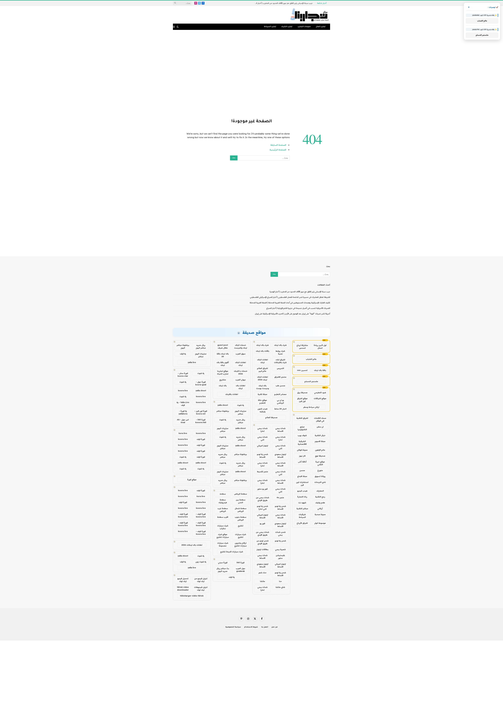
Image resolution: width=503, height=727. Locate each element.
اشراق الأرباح (302, 523)
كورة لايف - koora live (201, 515)
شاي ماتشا (280, 587)
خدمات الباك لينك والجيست (240, 346)
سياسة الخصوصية (233, 627)
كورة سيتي (222, 562)
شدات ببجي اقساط (280, 429)
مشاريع (222, 380)
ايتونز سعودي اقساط (280, 455)
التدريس (280, 368)
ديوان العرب (240, 380)
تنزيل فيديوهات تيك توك (200, 588)
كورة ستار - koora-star (183, 374)
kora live (183, 433)
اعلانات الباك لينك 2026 (262, 378)
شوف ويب (302, 435)
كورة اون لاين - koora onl (200, 412)
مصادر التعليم (280, 394)
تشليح (240, 526)
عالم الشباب (311, 359)
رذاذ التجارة (302, 497)
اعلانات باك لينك (240, 387)
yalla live (192, 362)
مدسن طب (280, 385)
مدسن (302, 470)
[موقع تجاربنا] (309, 14)
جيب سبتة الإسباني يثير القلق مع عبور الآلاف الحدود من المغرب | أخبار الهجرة (300, 291)
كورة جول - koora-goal (200, 383)
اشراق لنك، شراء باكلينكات (280, 361)
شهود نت (302, 502)
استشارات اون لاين (302, 483)
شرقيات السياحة (302, 515)
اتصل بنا (264, 627)
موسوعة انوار (320, 523)
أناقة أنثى (302, 462)
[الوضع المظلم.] (177, 27)
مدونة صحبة (320, 514)
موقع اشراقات (320, 398)
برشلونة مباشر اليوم (183, 346)
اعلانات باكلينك (231, 394)
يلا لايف (232, 577)
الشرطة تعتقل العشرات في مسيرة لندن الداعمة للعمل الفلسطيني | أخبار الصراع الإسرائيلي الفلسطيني (283, 3)
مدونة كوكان (302, 450)
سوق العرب (240, 354)
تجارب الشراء (286, 27)
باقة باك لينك (320, 370)
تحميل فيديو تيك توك (182, 579)
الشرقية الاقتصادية (302, 442)
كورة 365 (240, 562)
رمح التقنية (320, 497)
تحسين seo (302, 370)
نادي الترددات (320, 482)
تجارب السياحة (270, 27)
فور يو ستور (262, 489)
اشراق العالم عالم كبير (262, 369)
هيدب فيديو (302, 491)
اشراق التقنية (302, 418)
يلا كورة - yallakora (183, 412)
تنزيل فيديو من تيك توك (200, 579)
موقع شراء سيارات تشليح (223, 535)
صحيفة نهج (320, 456)
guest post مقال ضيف (222, 346)
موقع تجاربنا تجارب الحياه (222, 372)
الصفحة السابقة (278, 145)
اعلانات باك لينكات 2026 (191, 545)
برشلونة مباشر (222, 411)
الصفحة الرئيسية (278, 149)
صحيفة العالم (271, 417)
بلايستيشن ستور (280, 556)
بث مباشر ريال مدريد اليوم (222, 569)
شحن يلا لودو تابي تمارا (262, 507)
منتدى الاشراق (280, 377)
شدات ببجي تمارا (262, 429)
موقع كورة (191, 479)
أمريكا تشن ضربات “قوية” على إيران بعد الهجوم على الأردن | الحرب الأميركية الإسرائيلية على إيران (292, 313)
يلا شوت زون (200, 562)
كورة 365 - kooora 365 (200, 421)
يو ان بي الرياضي (280, 401)
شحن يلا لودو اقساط (262, 455)
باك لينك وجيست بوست (262, 387)
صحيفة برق (302, 392)
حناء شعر (262, 572)
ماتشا (262, 581)
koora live (183, 390)
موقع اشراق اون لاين (302, 399)
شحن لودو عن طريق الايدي (262, 542)
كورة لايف (201, 439)
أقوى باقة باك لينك (223, 363)
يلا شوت (240, 405)
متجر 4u (280, 497)
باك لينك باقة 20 (223, 355)
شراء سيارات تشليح (240, 535)
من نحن (274, 627)
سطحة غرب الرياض (222, 509)
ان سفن (320, 427)
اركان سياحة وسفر (311, 407)
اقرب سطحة (222, 517)
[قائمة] (174, 27)
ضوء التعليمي (320, 392)
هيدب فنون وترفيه (262, 410)
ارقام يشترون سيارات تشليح (240, 544)
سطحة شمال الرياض (240, 509)
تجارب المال (321, 27)
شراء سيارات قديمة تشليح (231, 551)
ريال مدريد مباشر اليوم (201, 346)
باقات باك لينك (262, 351)
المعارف (320, 491)
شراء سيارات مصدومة (222, 544)
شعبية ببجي (280, 549)
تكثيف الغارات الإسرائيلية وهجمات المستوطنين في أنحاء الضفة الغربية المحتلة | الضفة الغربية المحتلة (290, 302)
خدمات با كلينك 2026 (240, 372)
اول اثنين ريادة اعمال (320, 346)
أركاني (320, 508)
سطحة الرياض (240, 494)
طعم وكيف (320, 502)
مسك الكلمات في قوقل (320, 419)
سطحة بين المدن (240, 501)
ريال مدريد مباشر (240, 421)
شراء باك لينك (280, 345)
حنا (280, 581)
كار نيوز (302, 456)
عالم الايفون (320, 450)
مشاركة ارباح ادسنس (302, 346)
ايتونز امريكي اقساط (262, 516)
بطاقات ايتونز (262, 549)
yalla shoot (222, 405)
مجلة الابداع (302, 476)
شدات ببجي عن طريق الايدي (262, 498)
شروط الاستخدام (251, 627)
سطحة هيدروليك (222, 501)
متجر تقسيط (262, 471)
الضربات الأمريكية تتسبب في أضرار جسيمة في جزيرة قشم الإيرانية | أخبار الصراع (298, 308)
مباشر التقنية (302, 508)
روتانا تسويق (320, 476)
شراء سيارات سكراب (222, 527)
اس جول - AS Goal (183, 421)
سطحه (223, 494)
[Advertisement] (251, 73)
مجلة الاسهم (320, 441)
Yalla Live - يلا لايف (183, 403)
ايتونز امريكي (262, 445)
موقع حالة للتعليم (262, 401)
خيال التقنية (320, 435)
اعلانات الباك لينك (262, 361)
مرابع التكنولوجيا (302, 428)
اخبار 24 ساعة (280, 409)
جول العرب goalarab (240, 569)
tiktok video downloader (183, 588)
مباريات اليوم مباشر (240, 412)
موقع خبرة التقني (320, 463)
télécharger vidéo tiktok (192, 596)
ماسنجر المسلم (311, 381)
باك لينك (223, 385)
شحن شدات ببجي (280, 533)
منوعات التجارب (304, 27)
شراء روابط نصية (280, 352)
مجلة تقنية (262, 394)
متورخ (320, 470)
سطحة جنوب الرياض (240, 518)
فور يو (262, 523)
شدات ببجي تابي (262, 438)
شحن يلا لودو (280, 541)
